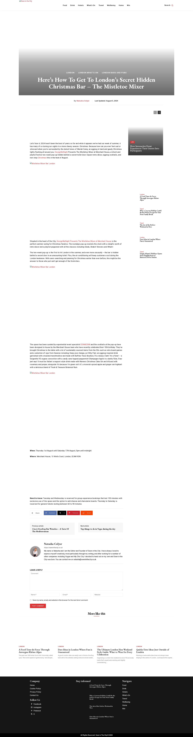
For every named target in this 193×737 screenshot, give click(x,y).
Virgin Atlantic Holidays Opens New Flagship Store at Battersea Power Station (151, 255)
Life (132, 142)
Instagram (37, 707)
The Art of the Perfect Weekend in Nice (147, 226)
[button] (169, 5)
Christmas (42, 158)
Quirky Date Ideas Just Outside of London (152, 651)
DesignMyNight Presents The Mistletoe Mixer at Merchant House (84, 241)
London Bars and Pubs (114, 73)
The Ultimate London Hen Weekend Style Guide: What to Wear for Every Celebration (114, 652)
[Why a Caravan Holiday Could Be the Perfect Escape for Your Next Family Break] (133, 212)
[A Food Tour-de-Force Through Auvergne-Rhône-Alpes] (133, 198)
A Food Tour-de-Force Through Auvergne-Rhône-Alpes (149, 198)
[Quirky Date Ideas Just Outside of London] (154, 631)
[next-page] (159, 112)
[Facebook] (31, 704)
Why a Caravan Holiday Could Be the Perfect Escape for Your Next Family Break (150, 212)
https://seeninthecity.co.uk (53, 547)
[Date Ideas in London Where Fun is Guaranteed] (133, 241)
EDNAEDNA (85, 344)
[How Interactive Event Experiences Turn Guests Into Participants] (145, 132)
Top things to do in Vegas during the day (98, 529)
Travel (142, 209)
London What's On (88, 73)
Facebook (37, 704)
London (70, 73)
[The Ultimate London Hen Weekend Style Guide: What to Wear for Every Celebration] (115, 631)
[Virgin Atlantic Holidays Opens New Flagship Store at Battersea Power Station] (133, 255)
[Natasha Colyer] (35, 551)
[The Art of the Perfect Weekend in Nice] (133, 227)
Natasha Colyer (83, 101)
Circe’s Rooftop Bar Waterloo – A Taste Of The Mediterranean (50, 530)
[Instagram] (31, 707)
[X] (31, 714)
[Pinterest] (31, 710)
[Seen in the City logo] (28, 5)
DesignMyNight (61, 152)
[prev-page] (155, 112)
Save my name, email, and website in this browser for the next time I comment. (60, 600)
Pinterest (37, 711)
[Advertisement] (76, 124)
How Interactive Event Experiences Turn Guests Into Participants (144, 148)
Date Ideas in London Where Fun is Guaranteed (150, 240)
